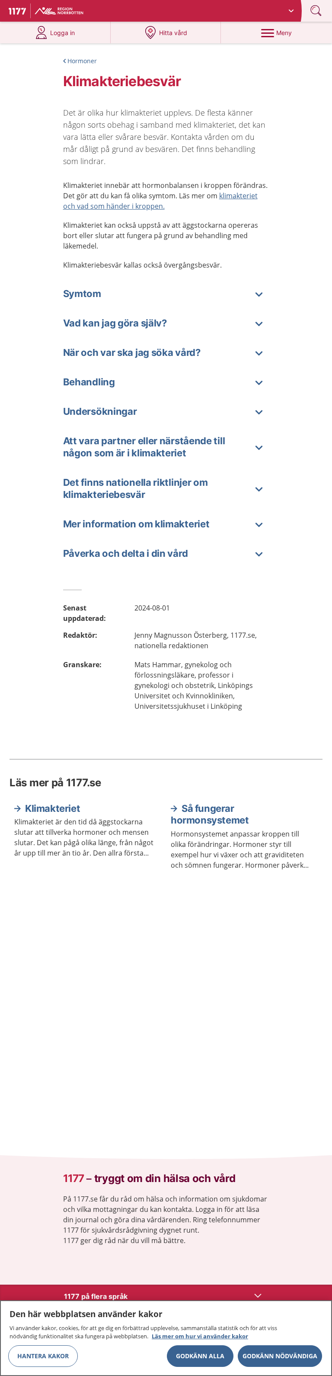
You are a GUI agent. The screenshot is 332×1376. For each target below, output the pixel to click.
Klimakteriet (52, 808)
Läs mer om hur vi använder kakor (200, 1336)
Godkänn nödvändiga (280, 1356)
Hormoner (82, 61)
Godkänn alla (200, 1356)
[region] (166, 1338)
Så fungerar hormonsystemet (210, 814)
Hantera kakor (43, 1356)
